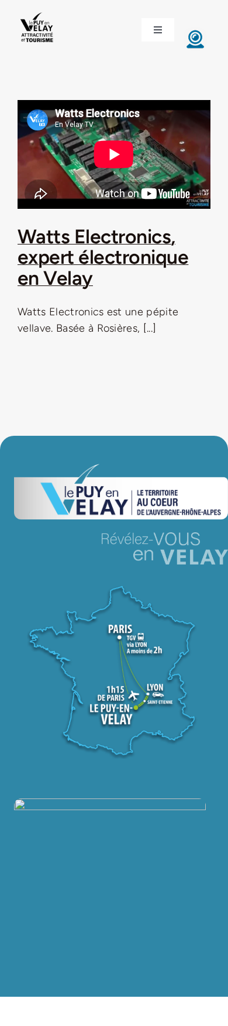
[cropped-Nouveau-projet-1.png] (37, 13)
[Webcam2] (195, 32)
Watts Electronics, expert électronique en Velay (103, 257)
